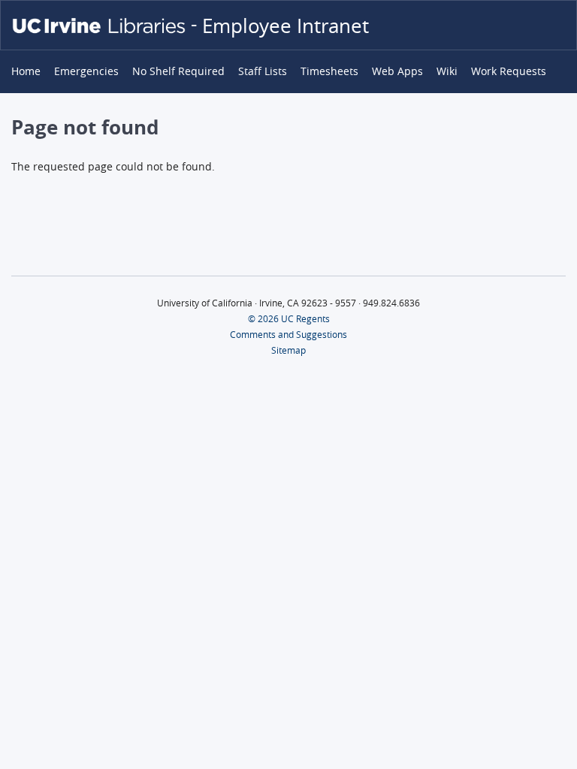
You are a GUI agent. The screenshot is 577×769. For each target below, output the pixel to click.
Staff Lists (262, 71)
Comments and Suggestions (288, 334)
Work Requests (508, 71)
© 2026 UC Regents (289, 318)
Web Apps (397, 71)
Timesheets (329, 71)
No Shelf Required (178, 71)
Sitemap (288, 350)
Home (26, 71)
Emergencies (86, 71)
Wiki (447, 71)
